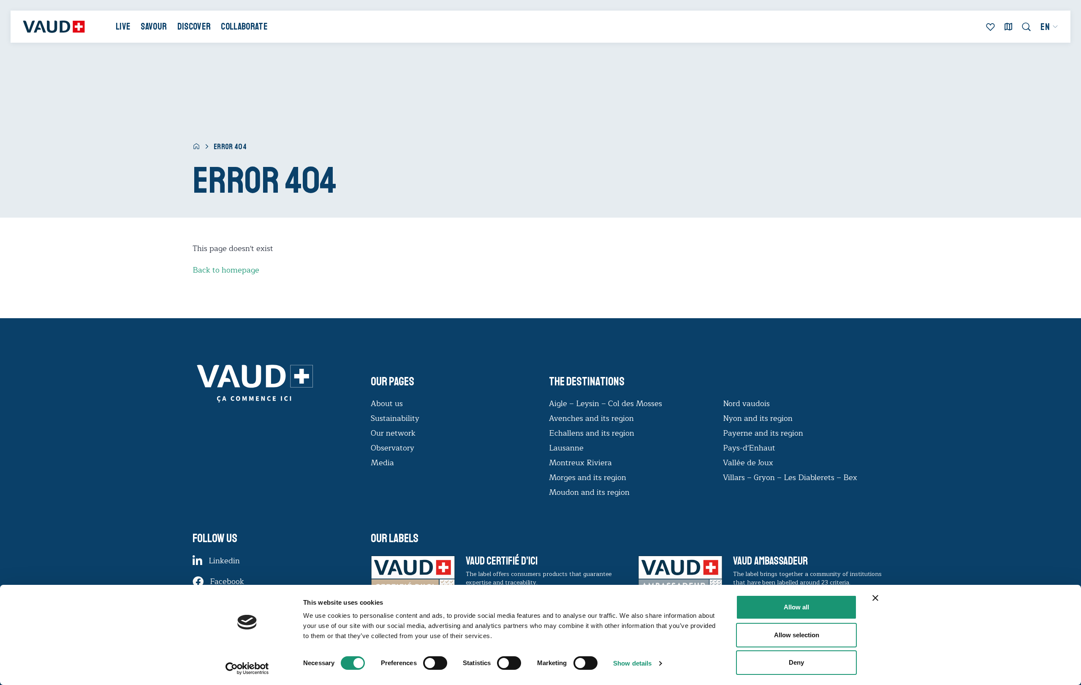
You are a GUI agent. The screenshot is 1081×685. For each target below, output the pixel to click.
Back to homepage (226, 270)
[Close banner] (875, 598)
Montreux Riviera (580, 462)
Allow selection (796, 635)
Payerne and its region (763, 433)
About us (387, 403)
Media (382, 462)
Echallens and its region (592, 433)
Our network (393, 433)
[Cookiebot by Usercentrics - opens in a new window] (247, 668)
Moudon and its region (590, 492)
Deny (796, 662)
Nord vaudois (746, 403)
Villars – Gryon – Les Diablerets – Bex (792, 477)
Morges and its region (588, 477)
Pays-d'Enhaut (749, 448)
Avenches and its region (591, 418)
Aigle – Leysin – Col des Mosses (605, 403)
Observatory (392, 448)
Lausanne (566, 448)
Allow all (796, 607)
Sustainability (395, 418)
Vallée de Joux (748, 462)
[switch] (426, 662)
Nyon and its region (758, 418)
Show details (632, 663)
